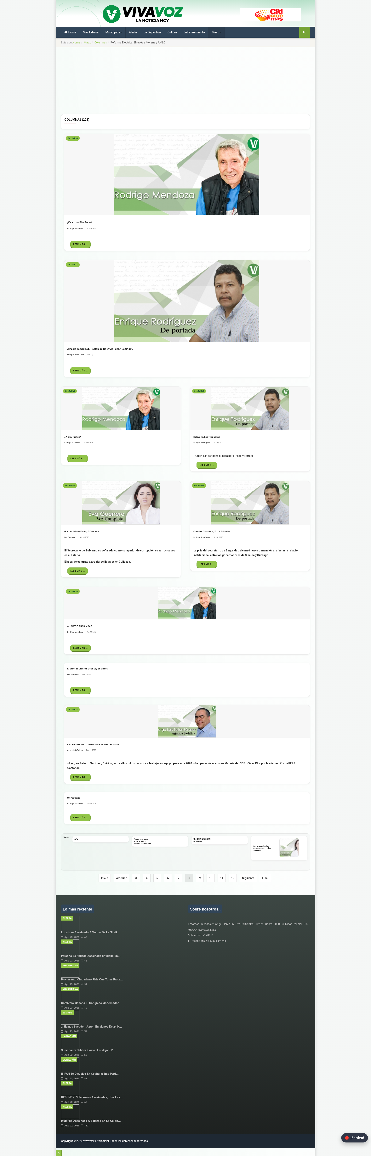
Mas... (215, 32)
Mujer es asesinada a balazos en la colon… (91, 1121)
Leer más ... (80, 244)
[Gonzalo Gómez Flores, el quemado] (121, 503)
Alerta (133, 32)
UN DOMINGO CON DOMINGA (201, 840)
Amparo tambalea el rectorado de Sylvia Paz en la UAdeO (100, 349)
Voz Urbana (91, 32)
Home (72, 32)
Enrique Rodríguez (75, 355)
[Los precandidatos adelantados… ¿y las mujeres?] (289, 847)
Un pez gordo (73, 797)
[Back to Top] (59, 1153)
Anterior (121, 878)
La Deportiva (152, 32)
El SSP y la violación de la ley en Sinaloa (87, 668)
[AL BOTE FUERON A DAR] (187, 603)
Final (265, 878)
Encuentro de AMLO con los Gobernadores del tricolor (93, 744)
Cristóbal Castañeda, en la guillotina (211, 531)
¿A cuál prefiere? (73, 436)
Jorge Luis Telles (75, 750)
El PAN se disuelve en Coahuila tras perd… (90, 1073)
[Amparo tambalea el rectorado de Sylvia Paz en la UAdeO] (187, 301)
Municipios (112, 32)
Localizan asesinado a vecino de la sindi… (90, 932)
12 (232, 878)
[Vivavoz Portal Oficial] (143, 14)
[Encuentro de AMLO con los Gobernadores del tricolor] (187, 721)
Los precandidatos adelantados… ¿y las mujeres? (262, 848)
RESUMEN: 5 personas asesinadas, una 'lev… (92, 1097)
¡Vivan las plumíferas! (79, 222)
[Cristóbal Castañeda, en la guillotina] (250, 503)
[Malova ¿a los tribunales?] (250, 408)
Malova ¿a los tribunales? (206, 436)
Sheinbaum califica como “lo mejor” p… (88, 1050)
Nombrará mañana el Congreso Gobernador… (91, 1003)
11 (221, 878)
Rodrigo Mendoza (75, 228)
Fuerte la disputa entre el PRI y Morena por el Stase (142, 841)
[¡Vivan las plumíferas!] (187, 174)
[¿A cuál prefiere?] (121, 408)
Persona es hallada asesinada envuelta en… (91, 956)
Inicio (104, 878)
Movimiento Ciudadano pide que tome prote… (92, 979)
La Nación (69, 1036)
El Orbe (67, 1012)
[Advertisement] (185, 77)
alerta (67, 918)
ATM (76, 839)
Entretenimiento (194, 32)
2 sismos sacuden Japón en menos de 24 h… (91, 1026)
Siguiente (248, 878)
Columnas (100, 42)
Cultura (172, 32)
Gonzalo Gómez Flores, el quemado (82, 531)
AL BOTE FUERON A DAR (79, 626)
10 (210, 878)
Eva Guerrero (70, 537)
